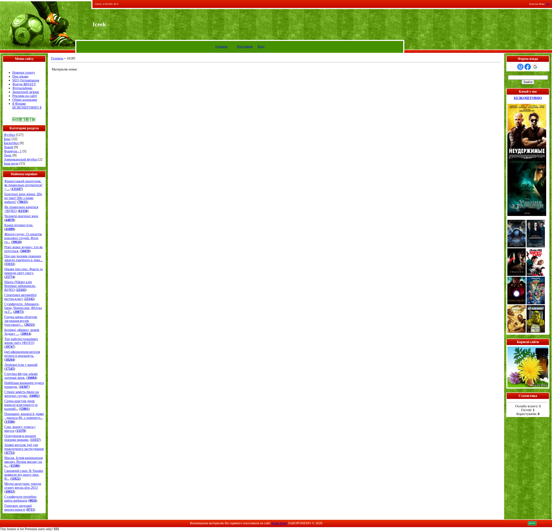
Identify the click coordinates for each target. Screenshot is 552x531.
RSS (548, 4)
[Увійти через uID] (520, 67)
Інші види (11, 163)
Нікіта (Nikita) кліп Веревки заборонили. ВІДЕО (20, 286)
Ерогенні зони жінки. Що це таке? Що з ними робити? (23, 198)
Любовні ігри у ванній (21, 365)
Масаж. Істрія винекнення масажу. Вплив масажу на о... (23, 461)
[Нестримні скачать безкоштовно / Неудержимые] (526, 159)
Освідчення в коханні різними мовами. (20, 438)
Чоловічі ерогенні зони (21, 216)
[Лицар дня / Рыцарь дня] (536, 274)
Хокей (8, 147)
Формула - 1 (13, 151)
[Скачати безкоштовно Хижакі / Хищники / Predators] (516, 274)
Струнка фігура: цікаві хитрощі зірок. (21, 376)
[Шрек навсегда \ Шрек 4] (536, 331)
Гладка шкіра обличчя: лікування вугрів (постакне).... (20, 320)
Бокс (7, 139)
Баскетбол (11, 143)
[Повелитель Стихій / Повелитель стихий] (516, 246)
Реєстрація (244, 46)
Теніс (8, 155)
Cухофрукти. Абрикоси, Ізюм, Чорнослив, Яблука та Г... (23, 308)
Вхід (261, 46)
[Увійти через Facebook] (527, 67)
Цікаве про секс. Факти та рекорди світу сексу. (23, 271)
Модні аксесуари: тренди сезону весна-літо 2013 (22, 485)
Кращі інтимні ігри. (18, 225)
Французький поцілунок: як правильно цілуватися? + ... (23, 185)
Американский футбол (21, 159)
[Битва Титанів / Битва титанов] (516, 331)
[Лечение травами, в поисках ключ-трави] (527, 386)
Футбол (9, 135)
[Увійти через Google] (535, 66)
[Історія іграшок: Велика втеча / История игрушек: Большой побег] (536, 303)
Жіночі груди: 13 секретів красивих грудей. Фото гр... (23, 238)
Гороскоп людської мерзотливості (18, 507)
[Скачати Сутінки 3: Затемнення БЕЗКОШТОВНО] (536, 246)
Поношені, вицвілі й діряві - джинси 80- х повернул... (24, 416)
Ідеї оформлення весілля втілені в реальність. (22, 354)
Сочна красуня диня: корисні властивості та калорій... (21, 405)
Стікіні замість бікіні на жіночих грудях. (21, 394)
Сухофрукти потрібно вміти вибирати (20, 498)
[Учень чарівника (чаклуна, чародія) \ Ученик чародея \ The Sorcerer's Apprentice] (526, 215)
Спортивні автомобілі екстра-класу (20, 297)
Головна (221, 46)
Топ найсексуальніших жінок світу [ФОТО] (21, 341)
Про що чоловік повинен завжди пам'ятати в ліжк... (23, 258)
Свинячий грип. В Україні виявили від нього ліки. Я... (23, 474)
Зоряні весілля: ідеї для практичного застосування (24, 447)
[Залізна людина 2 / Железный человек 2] (516, 303)
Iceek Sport (279, 523)
